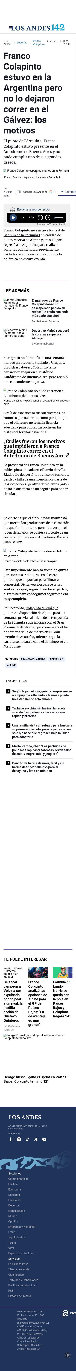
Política (13, 1184)
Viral (11, 1248)
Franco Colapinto (17, 230)
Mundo (12, 1216)
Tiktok (27, 1139)
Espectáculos (16, 1210)
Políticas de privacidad (22, 1285)
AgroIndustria (16, 1237)
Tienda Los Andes (19, 1269)
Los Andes (7, 42)
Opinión (13, 1221)
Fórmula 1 (56, 659)
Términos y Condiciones (23, 1280)
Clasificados (16, 1274)
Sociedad (14, 1195)
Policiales (14, 1200)
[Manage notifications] (68, 1355)
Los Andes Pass (18, 1264)
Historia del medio (19, 1296)
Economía (14, 1189)
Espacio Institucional (21, 1253)
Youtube (44, 1139)
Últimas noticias (18, 1179)
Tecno (12, 1242)
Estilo (11, 1232)
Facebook (10, 1139)
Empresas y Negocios (21, 1226)
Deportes (22, 42)
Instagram (19, 1139)
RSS (11, 1290)
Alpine (11, 665)
